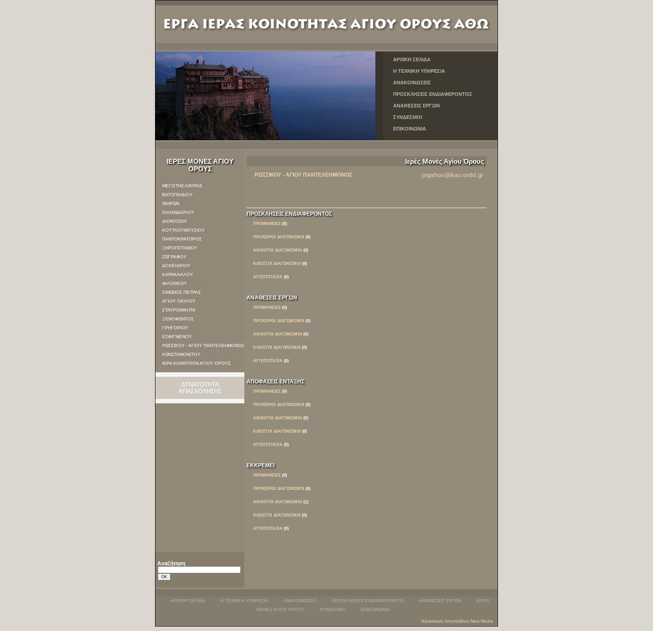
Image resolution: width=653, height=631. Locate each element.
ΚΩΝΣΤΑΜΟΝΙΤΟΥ (181, 354)
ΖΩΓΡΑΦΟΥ (174, 256)
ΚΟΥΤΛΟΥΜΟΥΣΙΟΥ (183, 230)
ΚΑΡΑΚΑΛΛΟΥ (177, 274)
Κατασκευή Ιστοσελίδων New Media (457, 621)
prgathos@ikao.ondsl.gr (452, 175)
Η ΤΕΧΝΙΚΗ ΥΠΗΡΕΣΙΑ (419, 71)
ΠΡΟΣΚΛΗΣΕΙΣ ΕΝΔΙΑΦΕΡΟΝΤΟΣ (432, 94)
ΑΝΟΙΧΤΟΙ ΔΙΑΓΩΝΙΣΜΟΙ (277, 502)
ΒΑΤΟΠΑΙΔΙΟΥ (177, 194)
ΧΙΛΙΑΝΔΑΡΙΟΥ (178, 212)
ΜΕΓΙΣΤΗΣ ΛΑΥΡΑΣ (182, 185)
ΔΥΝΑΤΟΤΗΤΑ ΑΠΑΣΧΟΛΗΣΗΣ (200, 387)
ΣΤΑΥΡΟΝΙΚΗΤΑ (178, 310)
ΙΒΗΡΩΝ (170, 203)
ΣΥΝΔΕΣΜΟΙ (407, 117)
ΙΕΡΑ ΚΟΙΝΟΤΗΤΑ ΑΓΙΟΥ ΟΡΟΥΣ (196, 363)
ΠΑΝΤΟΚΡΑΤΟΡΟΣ (182, 239)
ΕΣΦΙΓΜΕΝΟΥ (177, 336)
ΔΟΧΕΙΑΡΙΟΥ (176, 265)
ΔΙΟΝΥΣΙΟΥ (174, 221)
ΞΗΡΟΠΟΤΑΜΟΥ (179, 247)
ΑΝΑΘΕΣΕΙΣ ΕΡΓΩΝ (416, 105)
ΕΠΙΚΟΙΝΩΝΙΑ (409, 128)
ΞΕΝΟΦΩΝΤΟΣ (178, 318)
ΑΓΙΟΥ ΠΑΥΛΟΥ (178, 301)
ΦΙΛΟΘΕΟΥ (174, 283)
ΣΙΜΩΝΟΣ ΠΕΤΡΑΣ (181, 292)
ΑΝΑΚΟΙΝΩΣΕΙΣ (412, 82)
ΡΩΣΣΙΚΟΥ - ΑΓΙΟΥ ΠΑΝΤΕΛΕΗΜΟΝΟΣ (203, 345)
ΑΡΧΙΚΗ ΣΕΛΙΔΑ (411, 59)
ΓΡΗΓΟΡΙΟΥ (175, 327)
